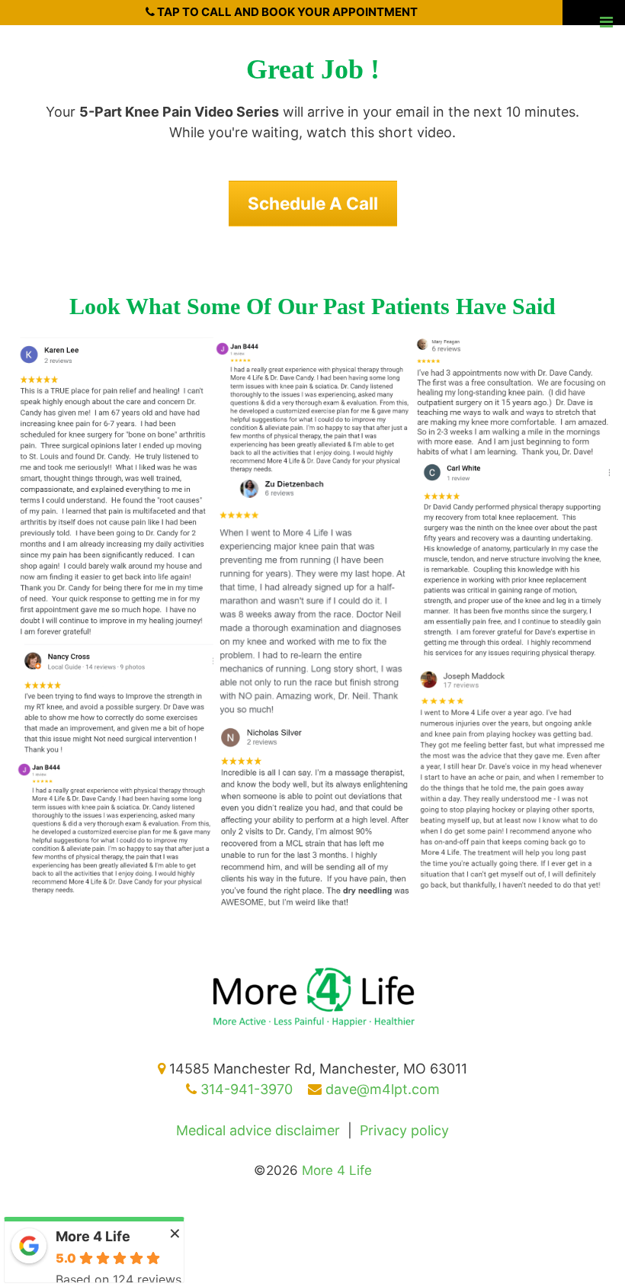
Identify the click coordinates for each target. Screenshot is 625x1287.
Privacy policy (404, 1130)
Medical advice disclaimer (258, 1130)
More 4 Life (93, 1236)
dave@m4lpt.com (381, 1089)
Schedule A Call (313, 203)
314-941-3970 (245, 1089)
